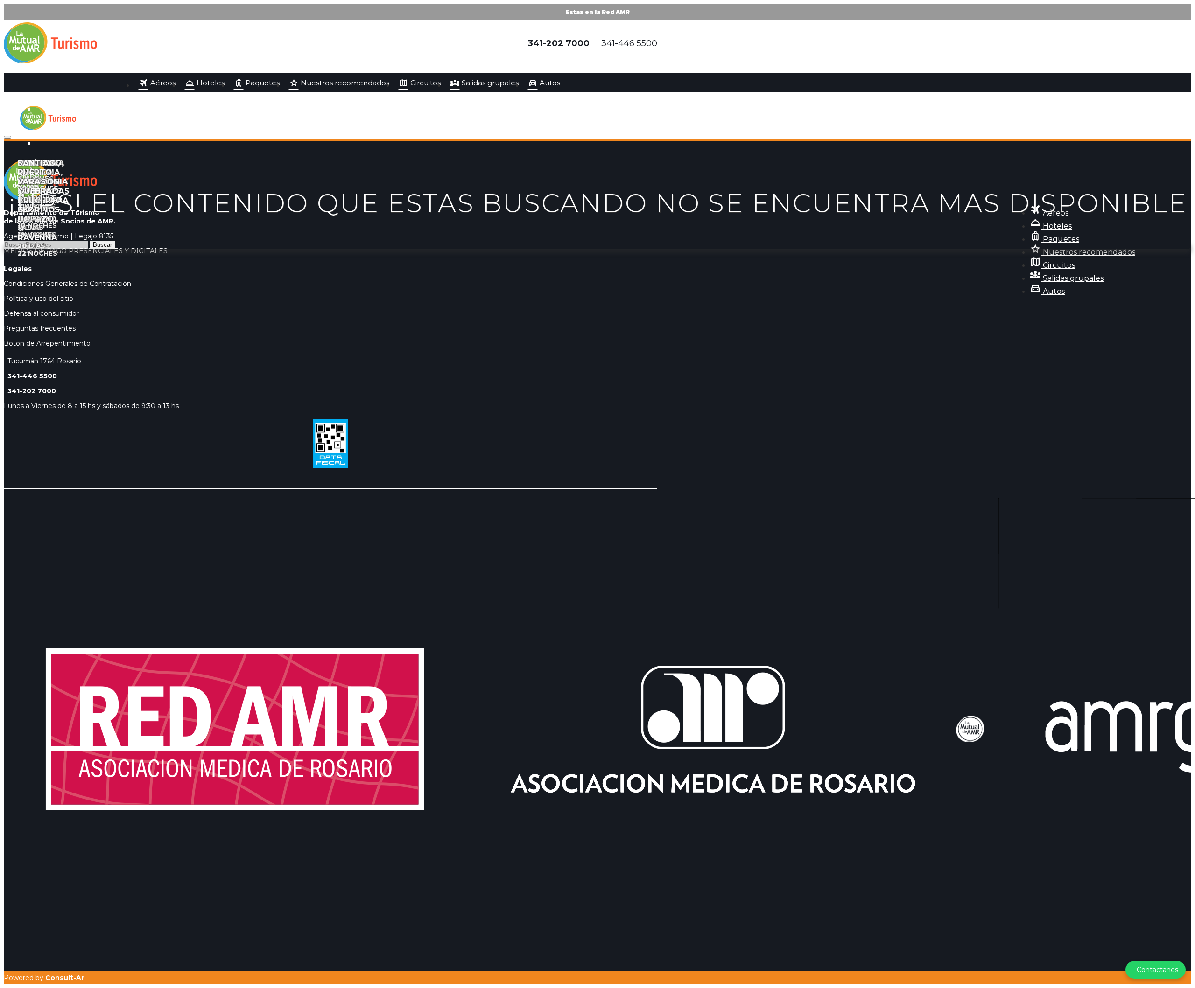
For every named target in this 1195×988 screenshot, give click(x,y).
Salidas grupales (484, 83)
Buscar (102, 244)
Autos (544, 83)
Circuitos (420, 83)
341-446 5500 (628, 43)
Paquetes (257, 83)
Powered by (44, 978)
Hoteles (205, 83)
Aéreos (157, 83)
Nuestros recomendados (339, 83)
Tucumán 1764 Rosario (42, 361)
